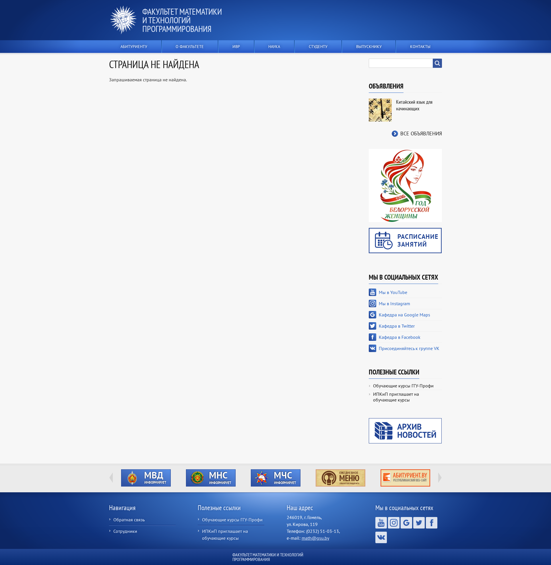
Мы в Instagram (394, 303)
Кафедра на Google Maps (404, 315)
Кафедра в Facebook (399, 337)
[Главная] (125, 20)
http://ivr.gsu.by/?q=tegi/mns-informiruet (211, 478)
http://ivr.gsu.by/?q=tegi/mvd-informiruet (146, 478)
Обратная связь (129, 519)
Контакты (420, 46)
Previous (111, 477)
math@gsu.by (315, 538)
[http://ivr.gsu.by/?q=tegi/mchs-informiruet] (275, 478)
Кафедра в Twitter (397, 326)
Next (440, 477)
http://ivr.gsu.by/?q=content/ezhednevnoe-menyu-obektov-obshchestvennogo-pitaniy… (340, 478)
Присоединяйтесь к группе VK (409, 348)
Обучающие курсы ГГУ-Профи (403, 386)
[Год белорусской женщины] (405, 185)
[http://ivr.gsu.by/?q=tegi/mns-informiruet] (210, 478)
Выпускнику (369, 46)
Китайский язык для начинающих (414, 105)
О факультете (190, 46)
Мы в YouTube (393, 292)
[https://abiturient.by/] (405, 478)
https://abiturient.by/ (405, 478)
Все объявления (421, 133)
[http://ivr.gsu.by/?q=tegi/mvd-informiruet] (145, 478)
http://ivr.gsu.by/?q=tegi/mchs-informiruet (275, 478)
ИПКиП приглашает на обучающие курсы (396, 397)
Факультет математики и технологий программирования (182, 20)
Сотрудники (125, 531)
